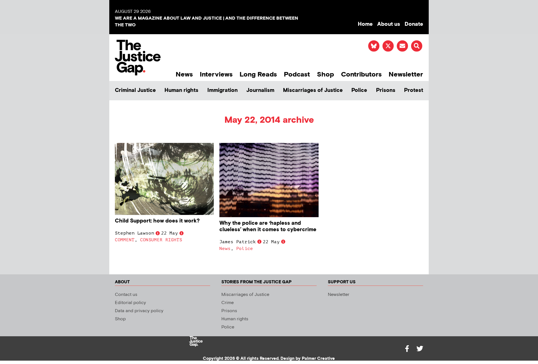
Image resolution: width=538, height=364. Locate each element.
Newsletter (406, 74)
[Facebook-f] (407, 348)
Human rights (181, 90)
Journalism (260, 90)
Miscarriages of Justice (313, 90)
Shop (325, 74)
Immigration (222, 90)
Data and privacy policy (139, 311)
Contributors (361, 74)
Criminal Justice (135, 90)
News (184, 74)
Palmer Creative (318, 358)
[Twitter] (419, 348)
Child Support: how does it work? (157, 220)
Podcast (297, 74)
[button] (416, 46)
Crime (227, 303)
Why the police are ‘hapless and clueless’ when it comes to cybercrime (267, 226)
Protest (413, 90)
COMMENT (124, 239)
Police (359, 90)
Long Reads (258, 74)
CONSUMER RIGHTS (161, 239)
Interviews (216, 74)
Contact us (126, 295)
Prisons (385, 90)
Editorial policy (130, 303)
